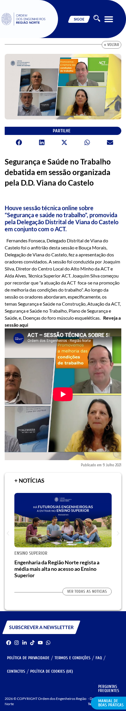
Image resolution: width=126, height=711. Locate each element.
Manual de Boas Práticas (111, 702)
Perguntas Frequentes (108, 688)
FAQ (99, 657)
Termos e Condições (73, 657)
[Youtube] (40, 643)
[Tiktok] (32, 643)
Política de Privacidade (28, 657)
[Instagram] (17, 643)
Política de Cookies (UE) (51, 671)
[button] (109, 19)
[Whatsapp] (48, 643)
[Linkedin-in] (24, 643)
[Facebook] (9, 643)
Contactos (16, 671)
